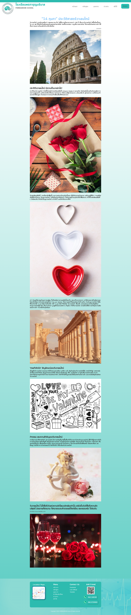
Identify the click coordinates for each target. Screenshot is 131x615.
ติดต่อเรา (125, 6)
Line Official (73, 589)
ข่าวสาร (106, 7)
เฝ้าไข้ (115, 7)
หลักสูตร (85, 7)
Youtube (72, 592)
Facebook (73, 587)
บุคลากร (96, 7)
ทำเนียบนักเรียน (58, 594)
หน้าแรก (74, 7)
